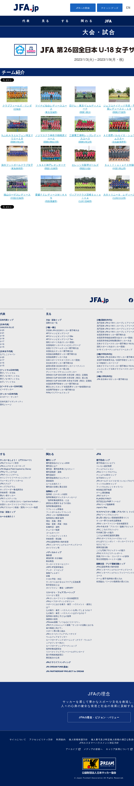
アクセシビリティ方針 (41, 739)
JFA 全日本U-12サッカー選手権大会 (112, 379)
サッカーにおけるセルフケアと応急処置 (63, 581)
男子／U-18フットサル (10, 378)
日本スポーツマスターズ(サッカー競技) (63, 359)
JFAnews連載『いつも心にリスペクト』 (63, 621)
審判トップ (51, 460)
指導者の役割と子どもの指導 (58, 616)
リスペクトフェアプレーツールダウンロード (65, 651)
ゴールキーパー (52, 532)
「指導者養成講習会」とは (57, 500)
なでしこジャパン (7, 354)
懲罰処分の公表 (52, 657)
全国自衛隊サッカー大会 (56, 356)
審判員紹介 (51, 474)
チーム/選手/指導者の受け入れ (109, 578)
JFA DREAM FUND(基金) (57, 666)
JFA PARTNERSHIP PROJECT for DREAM (65, 671)
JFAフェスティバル (8, 498)
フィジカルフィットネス (56, 535)
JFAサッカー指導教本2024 (57, 514)
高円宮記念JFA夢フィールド (108, 501)
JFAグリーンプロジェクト (107, 514)
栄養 (48, 575)
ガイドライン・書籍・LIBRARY (59, 587)
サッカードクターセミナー (57, 564)
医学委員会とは (52, 584)
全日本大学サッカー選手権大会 (59, 362)
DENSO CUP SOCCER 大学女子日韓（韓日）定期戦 (69, 380)
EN (128, 8)
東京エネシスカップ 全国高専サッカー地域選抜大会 (68, 386)
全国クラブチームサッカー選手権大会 (62, 348)
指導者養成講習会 (53, 506)
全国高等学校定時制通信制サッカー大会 (114, 340)
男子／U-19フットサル (10, 375)
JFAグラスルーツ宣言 (9, 462)
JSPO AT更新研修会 (55, 566)
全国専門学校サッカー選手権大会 (60, 389)
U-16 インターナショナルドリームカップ (114, 349)
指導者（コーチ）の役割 (56, 494)
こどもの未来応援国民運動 (107, 535)
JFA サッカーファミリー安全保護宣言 (62, 598)
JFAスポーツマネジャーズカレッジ (111, 538)
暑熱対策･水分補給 (54, 558)
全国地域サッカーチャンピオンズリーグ (63, 345)
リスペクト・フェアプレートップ (60, 592)
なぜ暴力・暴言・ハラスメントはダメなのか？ (66, 613)
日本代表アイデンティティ (11, 401)
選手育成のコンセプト (106, 462)
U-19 (2, 335)
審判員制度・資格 (53, 471)
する (65, 20)
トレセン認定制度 (104, 465)
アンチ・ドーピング (54, 569)
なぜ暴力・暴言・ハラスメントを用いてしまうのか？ (69, 610)
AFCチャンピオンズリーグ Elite (59, 336)
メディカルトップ (53, 552)
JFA (98, 454)
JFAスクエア (5, 483)
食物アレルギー (52, 572)
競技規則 (50, 480)
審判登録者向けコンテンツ (57, 477)
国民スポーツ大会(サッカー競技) (60, 342)
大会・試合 (99, 32)
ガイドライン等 (52, 547)
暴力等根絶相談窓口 (54, 654)
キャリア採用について (117, 748)
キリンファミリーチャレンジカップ (15, 477)
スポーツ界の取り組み (55, 630)
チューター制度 (52, 529)
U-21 (2, 332)
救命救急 (50, 561)
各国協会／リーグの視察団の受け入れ (112, 581)
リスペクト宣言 (52, 595)
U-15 (2, 346)
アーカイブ (72, 748)
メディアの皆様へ (93, 748)
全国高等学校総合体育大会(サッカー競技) (115, 337)
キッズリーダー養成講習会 (11, 489)
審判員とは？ (52, 465)
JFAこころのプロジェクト (107, 529)
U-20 (2, 357)
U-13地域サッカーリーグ (107, 362)
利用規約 (61, 739)
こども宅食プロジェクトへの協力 (110, 550)
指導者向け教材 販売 (55, 517)
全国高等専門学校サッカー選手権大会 (62, 383)
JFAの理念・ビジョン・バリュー (99, 717)
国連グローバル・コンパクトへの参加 (112, 556)
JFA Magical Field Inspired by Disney (15, 468)
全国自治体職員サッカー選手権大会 (61, 353)
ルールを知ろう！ (7, 516)
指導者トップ (52, 491)
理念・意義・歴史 (53, 520)
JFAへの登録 (83, 7)
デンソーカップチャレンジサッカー (61, 371)
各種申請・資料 (52, 526)
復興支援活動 (102, 547)
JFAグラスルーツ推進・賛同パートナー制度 (19, 507)
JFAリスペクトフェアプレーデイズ (61, 633)
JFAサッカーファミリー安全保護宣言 (112, 523)
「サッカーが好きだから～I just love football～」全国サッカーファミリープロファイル (20, 503)
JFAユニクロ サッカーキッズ (12, 465)
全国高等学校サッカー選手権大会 (111, 334)
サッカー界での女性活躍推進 (108, 520)
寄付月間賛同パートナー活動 (108, 559)
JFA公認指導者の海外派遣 (57, 541)
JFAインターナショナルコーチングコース (64, 544)
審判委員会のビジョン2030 (57, 462)
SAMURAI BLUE (7, 327)
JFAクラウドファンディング (58, 662)
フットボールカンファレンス (58, 511)
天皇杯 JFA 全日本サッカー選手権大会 (62, 330)
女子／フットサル (7, 381)
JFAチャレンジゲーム (9, 474)
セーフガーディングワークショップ (61, 645)
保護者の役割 (52, 619)
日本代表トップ (6, 319)
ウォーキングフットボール (11, 480)
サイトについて (18, 739)
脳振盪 (49, 555)
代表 (26, 20)
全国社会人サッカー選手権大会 (59, 351)
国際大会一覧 (52, 322)
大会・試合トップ (53, 319)
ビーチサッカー (6, 389)
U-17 (2, 341)
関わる (87, 20)
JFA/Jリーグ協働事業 (105, 504)
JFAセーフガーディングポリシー (60, 601)
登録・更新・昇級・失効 (56, 523)
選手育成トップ (103, 460)
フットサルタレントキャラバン (109, 486)
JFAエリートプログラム (106, 471)
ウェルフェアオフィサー (56, 636)
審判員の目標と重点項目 (56, 486)
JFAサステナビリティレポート (109, 553)
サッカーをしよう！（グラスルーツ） (16, 460)
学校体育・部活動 (7, 492)
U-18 (2, 338)
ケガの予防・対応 (53, 578)
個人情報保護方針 (78, 739)
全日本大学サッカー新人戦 (57, 368)
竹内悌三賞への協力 (105, 532)
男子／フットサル (7, 372)
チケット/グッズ (109, 7)
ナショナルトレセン (105, 468)
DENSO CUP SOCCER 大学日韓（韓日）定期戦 (67, 374)
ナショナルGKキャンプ (106, 474)
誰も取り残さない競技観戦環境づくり (112, 517)
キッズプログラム (7, 486)
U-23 (2, 330)
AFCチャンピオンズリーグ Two (59, 339)
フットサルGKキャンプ (106, 483)
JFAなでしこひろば (8, 471)
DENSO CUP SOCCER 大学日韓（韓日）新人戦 (67, 377)
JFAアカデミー (102, 495)
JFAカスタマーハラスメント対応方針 (99, 742)
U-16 (2, 344)
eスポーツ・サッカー (9, 396)
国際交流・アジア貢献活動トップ (110, 563)
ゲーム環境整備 (103, 492)
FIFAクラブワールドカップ (57, 392)
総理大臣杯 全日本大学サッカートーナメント (65, 365)
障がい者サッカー (7, 495)
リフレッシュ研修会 (54, 509)
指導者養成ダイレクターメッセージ (61, 497)
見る (46, 20)
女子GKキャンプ (103, 477)
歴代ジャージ (6, 404)
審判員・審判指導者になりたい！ (60, 468)
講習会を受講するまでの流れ (58, 503)
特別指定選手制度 (104, 489)
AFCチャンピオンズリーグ (57, 333)
